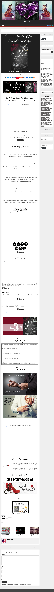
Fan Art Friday (48, 110)
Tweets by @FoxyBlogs (45, 45)
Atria (49, 102)
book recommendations (45, 107)
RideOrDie (48, 118)
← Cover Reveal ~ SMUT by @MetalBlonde (8, 547)
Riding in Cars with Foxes (45, 119)
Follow (44, 39)
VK (24, 77)
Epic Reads (43, 110)
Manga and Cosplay (44, 115)
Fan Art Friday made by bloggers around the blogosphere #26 (20, 535)
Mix (34, 77)
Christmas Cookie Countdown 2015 (47, 108)
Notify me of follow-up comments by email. (10, 578)
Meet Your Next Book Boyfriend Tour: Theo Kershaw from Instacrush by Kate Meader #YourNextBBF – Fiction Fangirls (47, 73)
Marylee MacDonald (44, 83)
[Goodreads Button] (51, 25)
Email (2, 570)
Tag (51, 120)
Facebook (14, 77)
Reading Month (44, 118)
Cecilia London (28, 75)
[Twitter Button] (47, 25)
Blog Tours (50, 103)
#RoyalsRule (43, 99)
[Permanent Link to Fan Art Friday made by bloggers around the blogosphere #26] (20, 530)
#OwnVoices (49, 98)
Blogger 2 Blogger (44, 103)
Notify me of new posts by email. (8, 579)
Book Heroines (44, 105)
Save (18, 77)
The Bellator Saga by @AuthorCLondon (20, 74)
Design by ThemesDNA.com (27, 590)
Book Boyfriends (49, 104)
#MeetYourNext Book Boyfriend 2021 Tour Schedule (46, 62)
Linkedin (31, 77)
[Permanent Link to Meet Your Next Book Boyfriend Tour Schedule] (34, 530)
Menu (3, 25)
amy (42, 102)
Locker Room (49, 114)
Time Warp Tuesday (47, 122)
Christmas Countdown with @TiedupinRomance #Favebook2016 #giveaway (6, 535)
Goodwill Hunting (47, 112)
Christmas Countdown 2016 (46, 109)
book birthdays (44, 104)
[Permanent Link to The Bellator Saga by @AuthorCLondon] (20, 53)
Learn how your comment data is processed (23, 584)
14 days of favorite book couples (46, 100)
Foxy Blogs (27, 21)
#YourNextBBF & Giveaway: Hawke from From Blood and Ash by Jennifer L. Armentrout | (47, 66)
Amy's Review (46, 102)
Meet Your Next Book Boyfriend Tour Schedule (34, 535)
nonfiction (43, 117)
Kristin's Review (44, 114)
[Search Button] (52, 25)
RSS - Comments (44, 139)
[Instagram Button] (50, 25)
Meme (49, 115)
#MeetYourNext (44, 98)
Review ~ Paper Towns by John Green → (33, 547)
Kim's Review (47, 113)
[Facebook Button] (48, 25)
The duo (43, 122)
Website (2, 574)
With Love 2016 (50, 124)
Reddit (21, 77)
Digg (27, 77)
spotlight (48, 120)
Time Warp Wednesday (45, 123)
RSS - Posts (43, 137)
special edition (44, 120)
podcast (47, 117)
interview (43, 113)
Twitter (10, 77)
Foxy (42, 79)
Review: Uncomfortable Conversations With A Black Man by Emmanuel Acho (47, 80)
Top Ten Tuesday (44, 124)
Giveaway (43, 112)
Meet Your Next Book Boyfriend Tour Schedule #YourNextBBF (45, 76)
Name (2, 566)
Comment (3, 554)
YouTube (43, 126)
